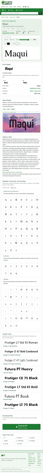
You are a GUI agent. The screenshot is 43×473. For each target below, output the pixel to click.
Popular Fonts (31, 461)
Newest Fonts (31, 459)
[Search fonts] (40, 13)
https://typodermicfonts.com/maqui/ (12, 172)
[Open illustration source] (21, 122)
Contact (19, 6)
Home (2, 17)
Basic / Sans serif (21, 29)
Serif (29, 465)
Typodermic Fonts (8, 33)
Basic (7, 17)
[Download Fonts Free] (6, 3)
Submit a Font (4, 6)
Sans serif (12, 17)
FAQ (15, 6)
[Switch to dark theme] (26, 7)
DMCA (39, 461)
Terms (39, 465)
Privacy (39, 463)
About (10, 6)
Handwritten (31, 463)
